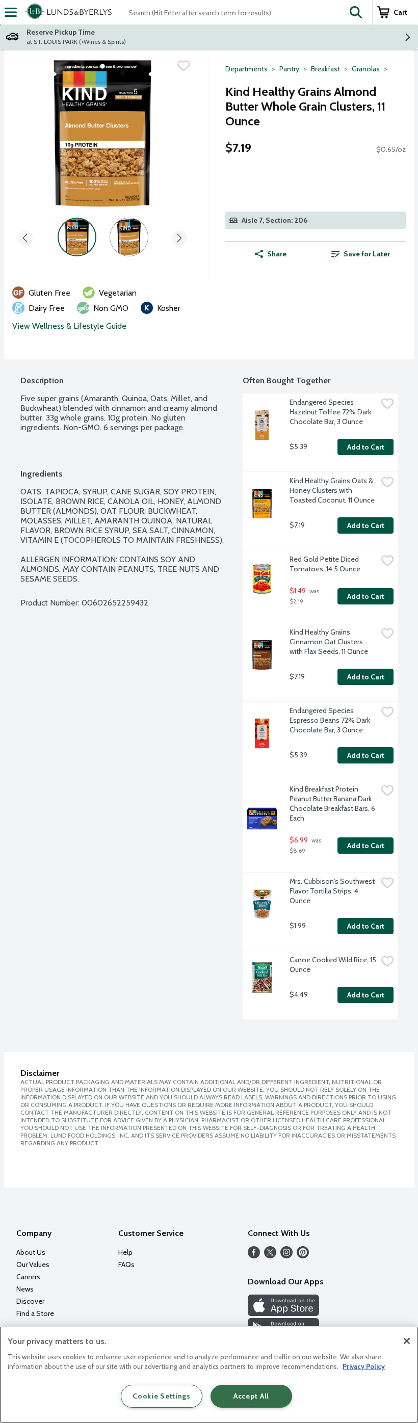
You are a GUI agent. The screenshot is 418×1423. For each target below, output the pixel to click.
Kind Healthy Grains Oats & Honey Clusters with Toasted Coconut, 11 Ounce (332, 490)
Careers (28, 1276)
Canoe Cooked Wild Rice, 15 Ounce (333, 964)
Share (276, 253)
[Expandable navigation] (10, 12)
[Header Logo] (66, 12)
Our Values (32, 1264)
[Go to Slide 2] (128, 237)
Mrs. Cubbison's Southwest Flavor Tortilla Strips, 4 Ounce (333, 891)
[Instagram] (286, 1255)
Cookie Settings (162, 1396)
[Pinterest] (303, 1255)
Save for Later (367, 253)
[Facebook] (254, 1255)
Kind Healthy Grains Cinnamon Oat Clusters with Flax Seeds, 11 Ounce (329, 641)
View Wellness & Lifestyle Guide (69, 326)
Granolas (366, 68)
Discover (30, 1301)
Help (125, 1252)
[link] (361, 254)
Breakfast (325, 68)
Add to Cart (365, 447)
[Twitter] (270, 1255)
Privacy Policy (364, 1366)
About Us (30, 1252)
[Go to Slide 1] (76, 237)
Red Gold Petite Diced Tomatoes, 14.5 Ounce (325, 564)
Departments (246, 68)
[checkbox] (183, 66)
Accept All (251, 1396)
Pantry (289, 68)
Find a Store (35, 1313)
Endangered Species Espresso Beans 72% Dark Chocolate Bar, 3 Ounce (331, 720)
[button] (355, 12)
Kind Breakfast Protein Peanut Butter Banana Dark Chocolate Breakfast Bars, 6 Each (333, 803)
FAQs (126, 1264)
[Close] (407, 1341)
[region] (209, 1374)
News (25, 1289)
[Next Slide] (179, 236)
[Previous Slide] (25, 236)
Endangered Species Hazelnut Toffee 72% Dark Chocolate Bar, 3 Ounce (331, 412)
